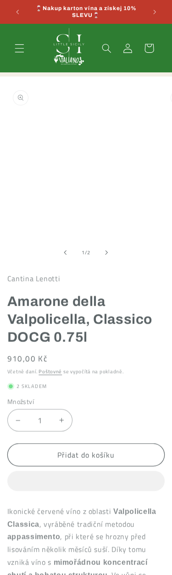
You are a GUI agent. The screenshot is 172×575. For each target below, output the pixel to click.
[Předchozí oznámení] (17, 12)
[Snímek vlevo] (65, 252)
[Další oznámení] (154, 12)
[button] (86, 479)
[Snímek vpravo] (107, 252)
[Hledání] (106, 48)
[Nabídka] (19, 48)
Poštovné (50, 368)
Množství (20, 399)
